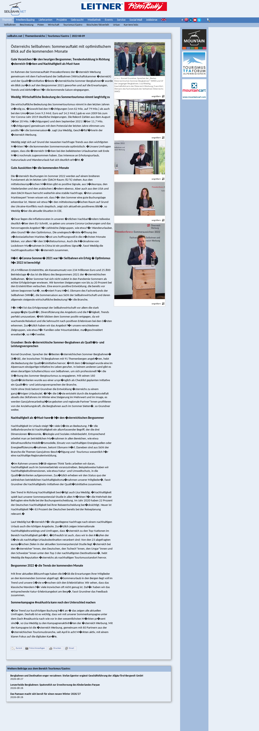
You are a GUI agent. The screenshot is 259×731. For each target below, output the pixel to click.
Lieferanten (45, 19)
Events (109, 19)
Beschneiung (26, 24)
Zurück (19, 648)
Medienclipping (25, 19)
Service (121, 19)
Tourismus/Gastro (72, 24)
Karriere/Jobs (131, 24)
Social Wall (136, 19)
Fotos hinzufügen (37, 648)
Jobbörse (151, 19)
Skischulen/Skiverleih (97, 24)
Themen (7, 19)
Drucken (57, 648)
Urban (116, 24)
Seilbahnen (10, 24)
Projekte (61, 19)
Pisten (40, 24)
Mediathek (94, 19)
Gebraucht (77, 19)
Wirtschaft (53, 24)
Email (71, 648)
